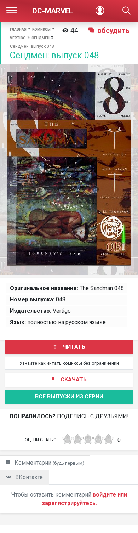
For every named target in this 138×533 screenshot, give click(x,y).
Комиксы (41, 30)
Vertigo (18, 38)
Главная (18, 30)
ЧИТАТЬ (74, 347)
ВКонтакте (28, 477)
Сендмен (40, 38)
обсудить (113, 30)
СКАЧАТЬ (74, 379)
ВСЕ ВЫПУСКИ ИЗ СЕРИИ (69, 396)
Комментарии (48, 462)
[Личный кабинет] (99, 11)
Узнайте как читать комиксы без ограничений (69, 363)
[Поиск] (126, 11)
